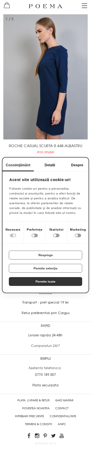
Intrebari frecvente (29, 416)
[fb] (29, 436)
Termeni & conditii (38, 424)
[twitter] (54, 436)
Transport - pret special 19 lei (45, 302)
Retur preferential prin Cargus (45, 313)
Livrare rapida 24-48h (45, 335)
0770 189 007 (45, 374)
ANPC (62, 424)
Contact (62, 408)
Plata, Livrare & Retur (33, 400)
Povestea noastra (35, 408)
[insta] (37, 436)
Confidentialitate (63, 416)
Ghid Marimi (64, 400)
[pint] (46, 436)
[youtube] (62, 436)
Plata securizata (45, 385)
